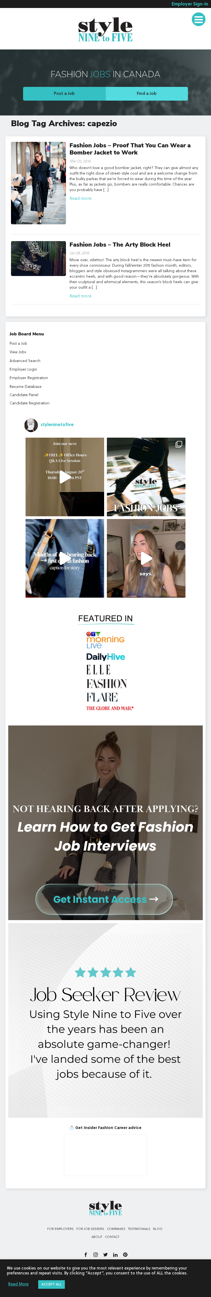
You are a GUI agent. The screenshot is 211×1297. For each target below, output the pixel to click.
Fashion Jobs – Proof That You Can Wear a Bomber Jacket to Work (130, 149)
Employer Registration (29, 378)
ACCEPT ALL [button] (51, 1284)
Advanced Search (25, 361)
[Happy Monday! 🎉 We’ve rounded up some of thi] (146, 477)
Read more (80, 199)
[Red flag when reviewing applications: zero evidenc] (146, 558)
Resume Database (25, 387)
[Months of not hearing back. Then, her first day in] (65, 558)
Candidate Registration (29, 403)
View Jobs (18, 352)
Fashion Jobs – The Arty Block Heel (120, 245)
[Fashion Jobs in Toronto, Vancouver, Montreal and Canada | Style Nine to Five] (105, 28)
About (96, 1237)
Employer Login (23, 369)
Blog (157, 1229)
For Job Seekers (90, 1229)
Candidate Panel (24, 395)
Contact (112, 1237)
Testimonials (139, 1229)
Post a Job (64, 94)
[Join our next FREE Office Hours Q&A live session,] (65, 477)
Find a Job (147, 94)
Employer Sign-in (190, 4)
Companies (116, 1229)
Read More (18, 1284)
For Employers (60, 1229)
